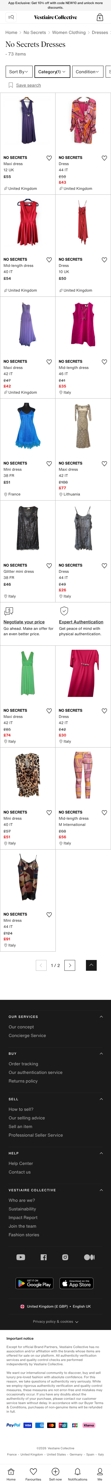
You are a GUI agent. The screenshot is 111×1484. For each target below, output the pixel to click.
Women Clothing (69, 32)
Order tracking (23, 1063)
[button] (100, 17)
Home (11, 32)
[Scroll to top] (91, 965)
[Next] (69, 965)
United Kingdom (31, 1454)
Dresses (100, 32)
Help (14, 1153)
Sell (14, 1099)
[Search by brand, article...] (11, 17)
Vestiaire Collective (32, 1190)
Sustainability (22, 1209)
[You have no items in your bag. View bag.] (100, 17)
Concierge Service (27, 1035)
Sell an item (20, 1126)
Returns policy (23, 1081)
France (12, 1454)
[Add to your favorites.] (49, 158)
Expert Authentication (81, 622)
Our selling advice (27, 1118)
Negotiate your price (24, 622)
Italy (101, 1454)
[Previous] (41, 965)
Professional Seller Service (36, 1135)
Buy (13, 1054)
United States (56, 1454)
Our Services (23, 1017)
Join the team (22, 1226)
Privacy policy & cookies (53, 1321)
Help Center (21, 1163)
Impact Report (23, 1217)
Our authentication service (36, 1072)
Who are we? (22, 1200)
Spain (90, 1454)
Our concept (21, 1027)
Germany (76, 1454)
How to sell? (21, 1109)
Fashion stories (24, 1234)
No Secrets (34, 32)
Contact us (20, 1172)
